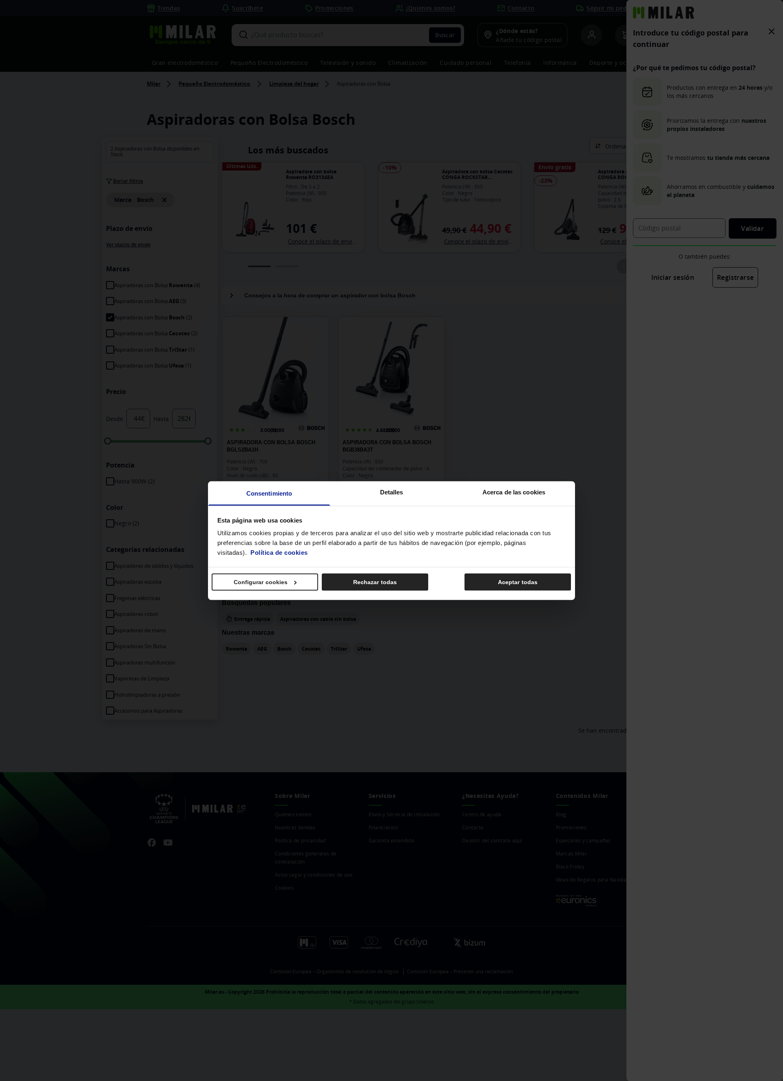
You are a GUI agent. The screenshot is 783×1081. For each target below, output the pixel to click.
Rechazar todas (375, 581)
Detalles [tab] (391, 492)
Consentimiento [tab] (269, 493)
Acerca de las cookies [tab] (513, 492)
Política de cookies (279, 552)
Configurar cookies (261, 581)
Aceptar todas (517, 581)
